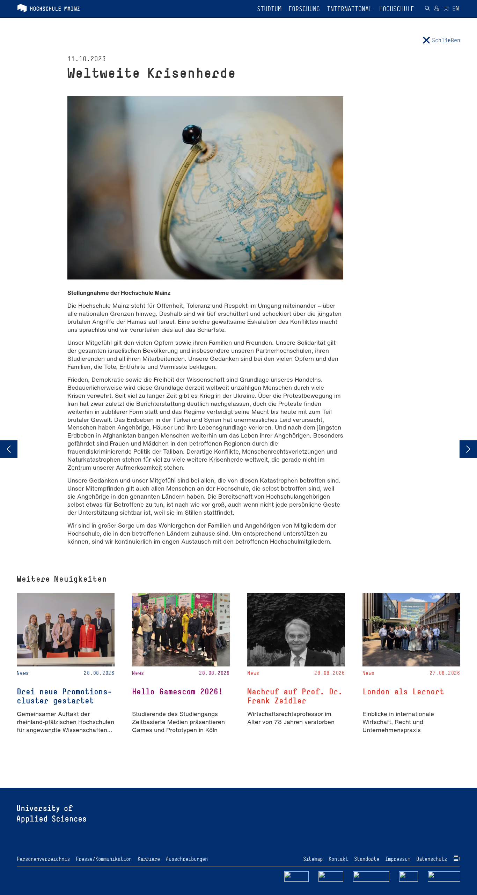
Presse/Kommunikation (104, 859)
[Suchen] (427, 9)
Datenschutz (431, 859)
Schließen (446, 40)
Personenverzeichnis (43, 859)
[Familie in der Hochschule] (444, 876)
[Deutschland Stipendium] (296, 876)
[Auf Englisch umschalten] (455, 9)
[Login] (436, 9)
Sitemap (313, 859)
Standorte (366, 859)
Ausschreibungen (187, 859)
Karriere (149, 859)
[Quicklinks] (446, 9)
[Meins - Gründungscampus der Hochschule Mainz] (330, 876)
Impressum (397, 859)
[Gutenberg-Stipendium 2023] (8, 449)
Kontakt (338, 859)
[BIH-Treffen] (468, 449)
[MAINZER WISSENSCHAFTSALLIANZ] (371, 876)
